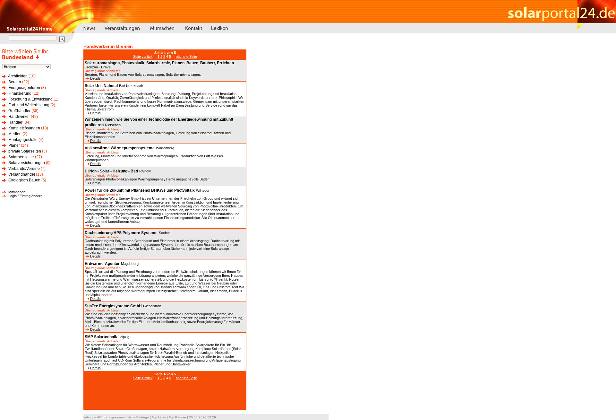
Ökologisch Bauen (24, 180)
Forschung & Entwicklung (30, 99)
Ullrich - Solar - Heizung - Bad (111, 171)
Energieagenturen (24, 87)
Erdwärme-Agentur (102, 263)
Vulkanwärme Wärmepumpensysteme (120, 148)
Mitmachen (16, 192)
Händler (15, 122)
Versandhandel (21, 174)
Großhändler (19, 111)
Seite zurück (143, 56)
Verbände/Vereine (24, 168)
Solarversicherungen (26, 163)
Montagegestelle (23, 139)
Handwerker (19, 116)
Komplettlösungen (24, 128)
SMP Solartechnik (101, 337)
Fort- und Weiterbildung (28, 105)
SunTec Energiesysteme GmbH (113, 306)
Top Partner (177, 417)
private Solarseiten (24, 151)
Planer (14, 145)
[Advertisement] (165, 398)
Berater (14, 82)
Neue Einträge (138, 417)
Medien (14, 134)
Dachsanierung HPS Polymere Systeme (121, 233)
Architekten (18, 76)
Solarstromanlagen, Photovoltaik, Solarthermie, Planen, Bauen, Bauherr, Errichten (159, 63)
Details (95, 78)
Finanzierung (19, 93)
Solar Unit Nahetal (101, 85)
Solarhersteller (21, 157)
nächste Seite (186, 56)
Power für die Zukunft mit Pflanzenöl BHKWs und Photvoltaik (140, 190)
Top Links (159, 417)
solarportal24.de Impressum (103, 417)
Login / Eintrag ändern (25, 196)
